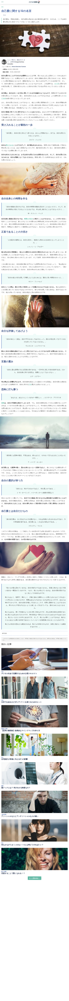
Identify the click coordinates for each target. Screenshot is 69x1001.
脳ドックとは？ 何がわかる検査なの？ (15, 788)
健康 (2, 785)
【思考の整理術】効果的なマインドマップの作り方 (20, 731)
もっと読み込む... (34, 878)
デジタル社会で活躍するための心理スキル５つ (19, 673)
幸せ (2, 757)
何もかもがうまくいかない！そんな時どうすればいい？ (22, 845)
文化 (2, 6)
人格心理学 (3, 814)
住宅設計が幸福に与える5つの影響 (14, 759)
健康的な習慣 (4, 728)
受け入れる (9, 145)
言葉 (30, 384)
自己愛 (56, 84)
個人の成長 (3, 871)
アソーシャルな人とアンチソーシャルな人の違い (19, 816)
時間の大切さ (28, 219)
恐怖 (2, 403)
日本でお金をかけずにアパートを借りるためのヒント (21, 702)
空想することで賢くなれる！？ (13, 873)
